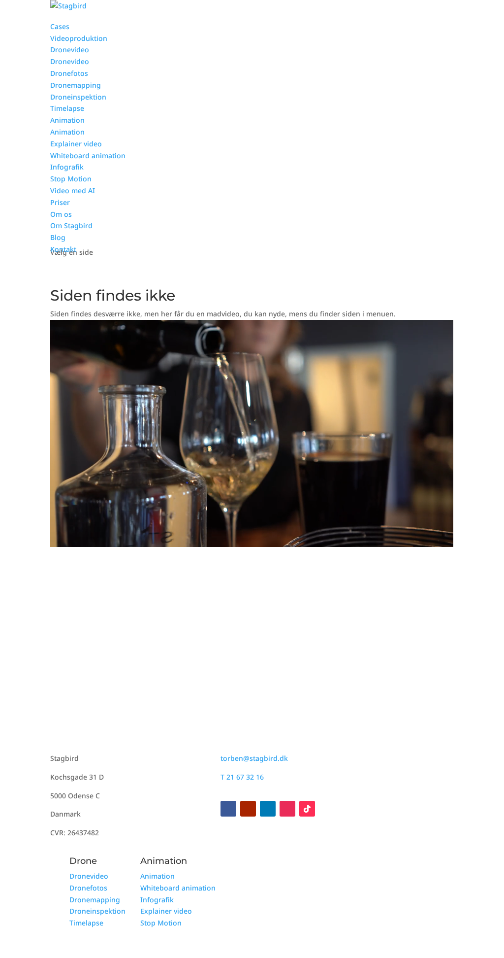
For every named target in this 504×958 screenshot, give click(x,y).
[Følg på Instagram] (287, 809)
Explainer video (76, 143)
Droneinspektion (78, 97)
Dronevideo (69, 49)
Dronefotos (69, 73)
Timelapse (67, 108)
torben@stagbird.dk (254, 758)
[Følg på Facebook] (228, 809)
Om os (61, 214)
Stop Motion (71, 178)
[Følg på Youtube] (248, 809)
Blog (57, 237)
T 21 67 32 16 (242, 777)
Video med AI (72, 190)
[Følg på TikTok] (307, 809)
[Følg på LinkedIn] (268, 809)
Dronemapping (75, 85)
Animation (67, 120)
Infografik (67, 166)
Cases (59, 26)
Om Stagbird (71, 225)
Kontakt (63, 249)
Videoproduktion (78, 38)
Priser (60, 202)
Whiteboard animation (88, 155)
